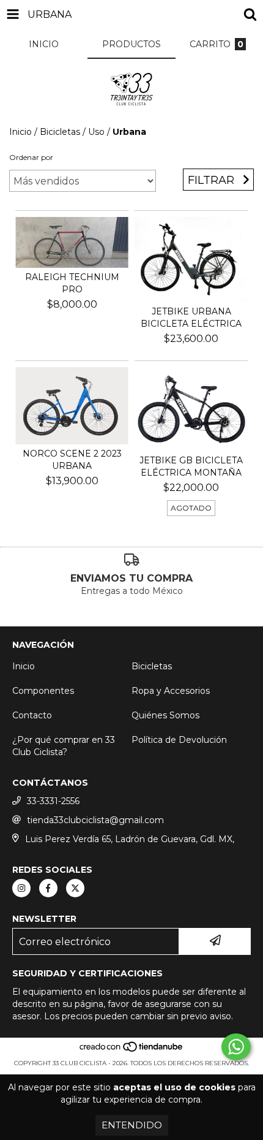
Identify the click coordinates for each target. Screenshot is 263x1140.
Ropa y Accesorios (171, 690)
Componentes (43, 690)
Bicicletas (60, 131)
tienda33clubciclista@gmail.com (95, 820)
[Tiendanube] (131, 1051)
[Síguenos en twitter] (75, 888)
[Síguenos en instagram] (21, 888)
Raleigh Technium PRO (72, 283)
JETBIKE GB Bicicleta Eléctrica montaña (191, 466)
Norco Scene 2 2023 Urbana (72, 459)
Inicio (20, 131)
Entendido (132, 1125)
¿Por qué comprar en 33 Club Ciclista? (63, 746)
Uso (96, 131)
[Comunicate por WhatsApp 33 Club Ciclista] (236, 1046)
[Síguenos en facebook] (48, 888)
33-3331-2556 (53, 801)
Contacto (32, 715)
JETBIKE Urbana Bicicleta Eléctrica (191, 317)
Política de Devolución (179, 739)
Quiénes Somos (165, 715)
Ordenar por (31, 157)
